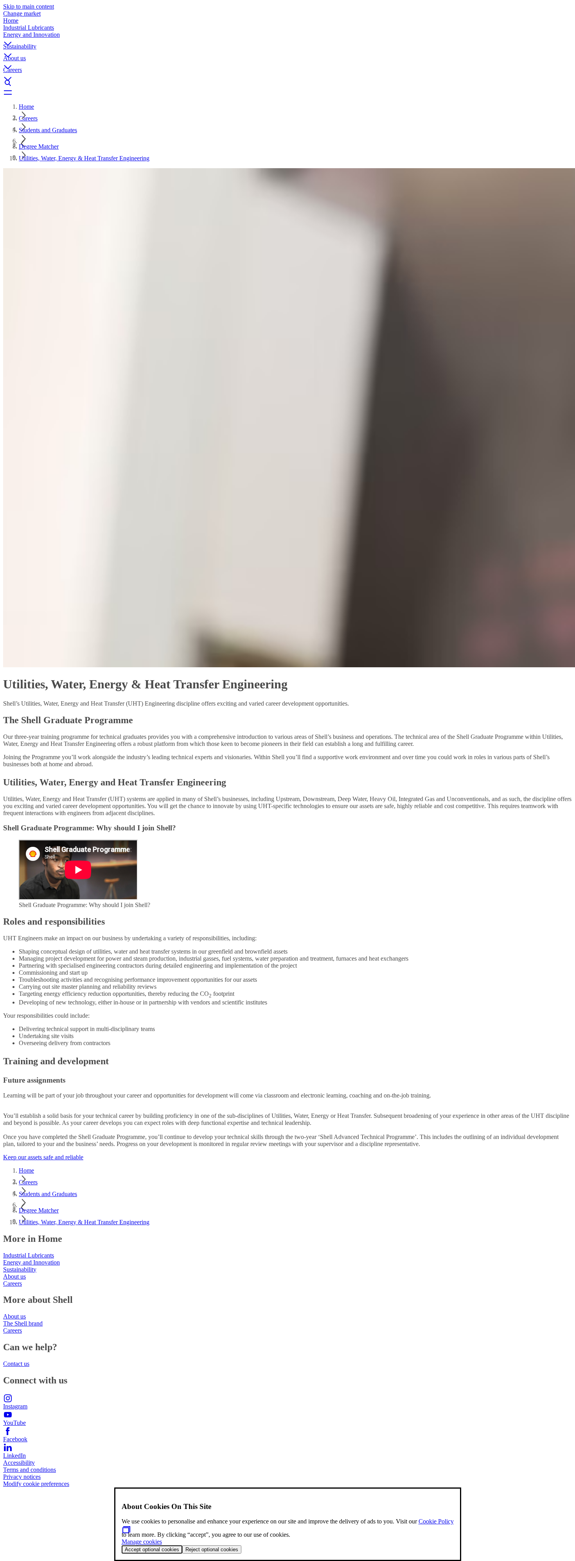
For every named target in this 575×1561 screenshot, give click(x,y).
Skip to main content (28, 6)
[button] (287, 37)
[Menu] (287, 92)
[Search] (287, 83)
